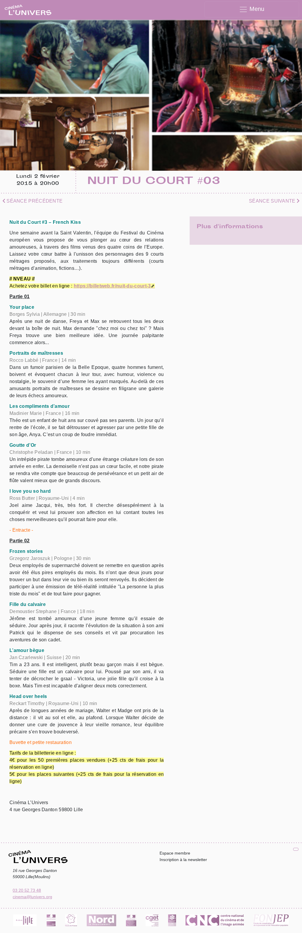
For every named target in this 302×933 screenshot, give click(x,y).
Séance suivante (273, 200)
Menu (256, 9)
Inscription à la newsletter (183, 859)
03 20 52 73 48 (27, 890)
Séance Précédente (34, 200)
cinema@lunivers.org (32, 896)
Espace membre (175, 853)
